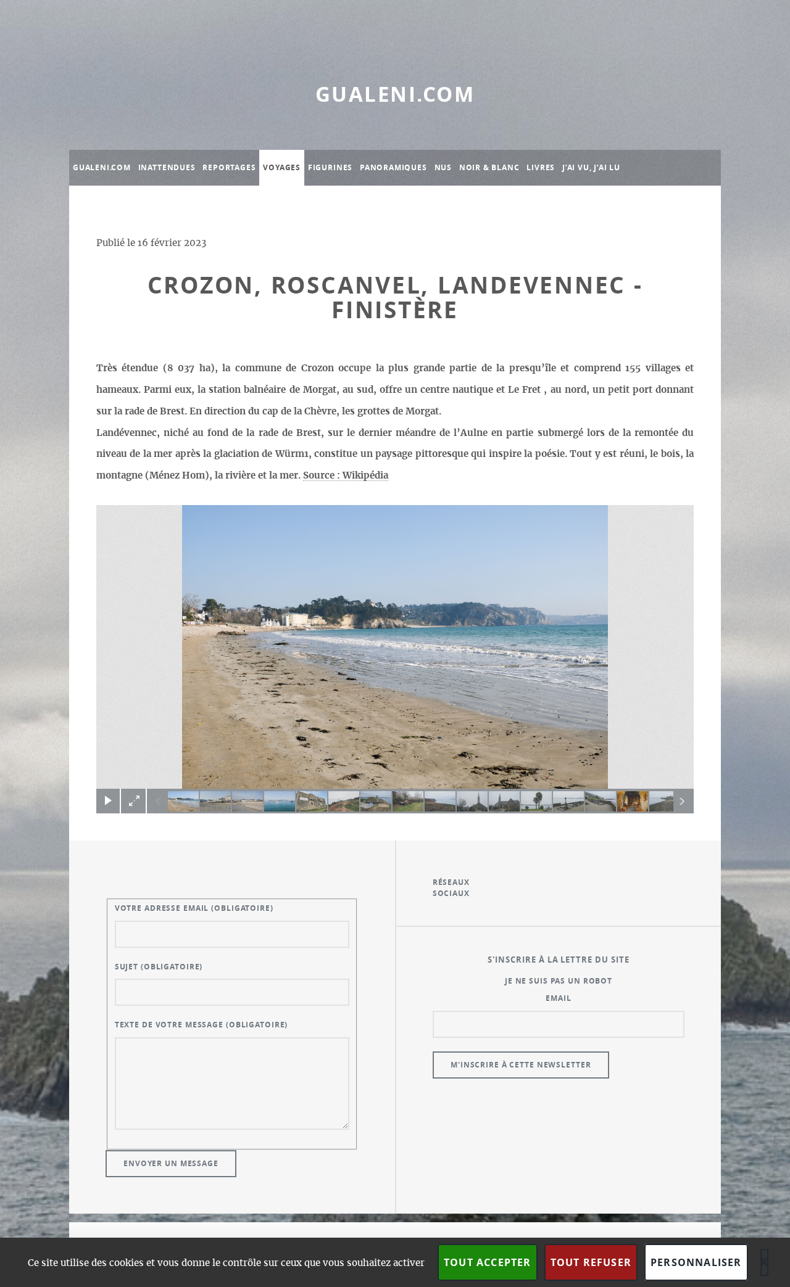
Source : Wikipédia (345, 475)
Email (558, 998)
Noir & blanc (489, 167)
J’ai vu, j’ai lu (591, 167)
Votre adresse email (194, 908)
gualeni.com (395, 94)
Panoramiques (393, 167)
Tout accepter (487, 1262)
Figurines (330, 167)
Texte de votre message (201, 1024)
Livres (540, 167)
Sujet (159, 966)
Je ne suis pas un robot (558, 981)
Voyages (282, 167)
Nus (443, 167)
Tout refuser (591, 1262)
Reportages (229, 167)
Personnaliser (696, 1262)
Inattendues (167, 167)
